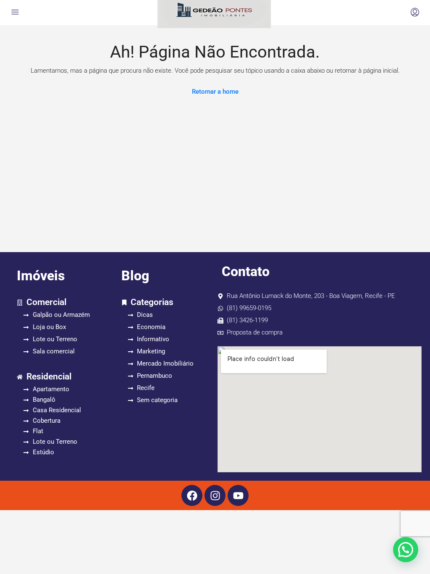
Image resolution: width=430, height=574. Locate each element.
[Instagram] (215, 495)
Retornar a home (215, 91)
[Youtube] (238, 495)
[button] (405, 549)
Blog (135, 276)
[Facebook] (191, 495)
